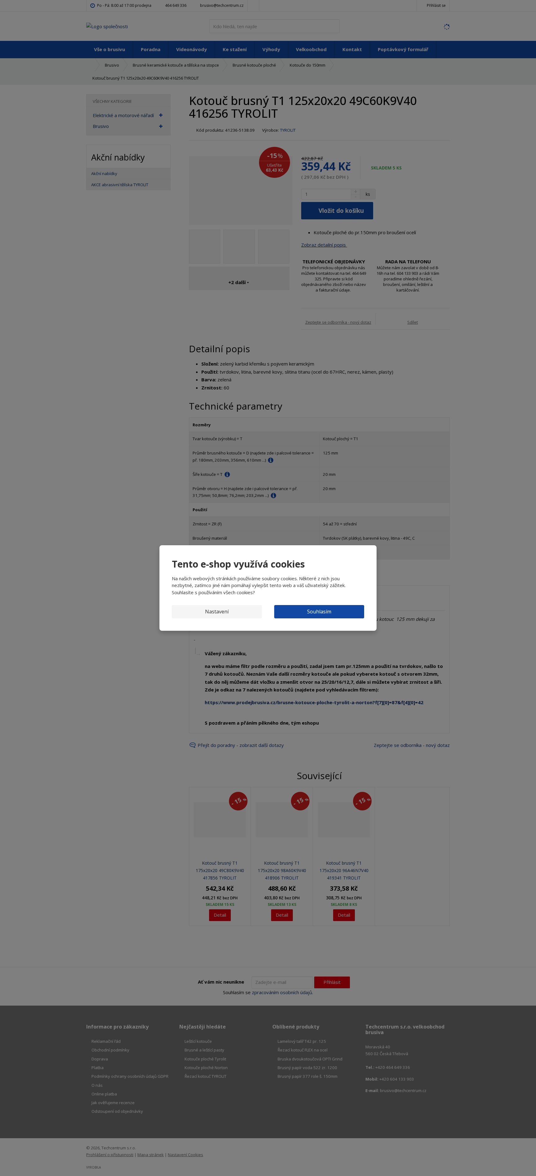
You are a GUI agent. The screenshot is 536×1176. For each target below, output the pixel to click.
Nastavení (217, 611)
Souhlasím (319, 611)
